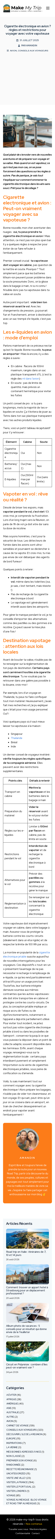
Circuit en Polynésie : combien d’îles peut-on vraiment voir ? (27, 1366)
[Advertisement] (27, 78)
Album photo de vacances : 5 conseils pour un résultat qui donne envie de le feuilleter (26, 1329)
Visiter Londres (16, 1491)
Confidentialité (22, 1533)
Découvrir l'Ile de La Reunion (24, 1434)
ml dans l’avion (30, 378)
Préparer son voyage (19, 1460)
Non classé (13, 1456)
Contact (36, 1533)
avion (13, 50)
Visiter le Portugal (19, 1486)
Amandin (31, 45)
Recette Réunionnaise (20, 1469)
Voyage (10, 1495)
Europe (11, 1438)
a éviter (11, 1394)
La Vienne (12, 1447)
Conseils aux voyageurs (33, 50)
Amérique (12, 1403)
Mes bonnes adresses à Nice (23, 1451)
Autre (10, 1416)
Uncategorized (16, 1473)
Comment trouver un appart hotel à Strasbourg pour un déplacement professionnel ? (27, 1290)
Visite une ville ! (16, 1478)
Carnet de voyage (17, 1425)
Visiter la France (17, 1482)
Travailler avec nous (18, 1529)
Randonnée (13, 1464)
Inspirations (14, 1443)
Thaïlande (16, 738)
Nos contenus (34, 1524)
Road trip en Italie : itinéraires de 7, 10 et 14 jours (26, 1253)
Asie (8, 1408)
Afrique (11, 1399)
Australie (12, 1412)
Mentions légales (38, 1529)
